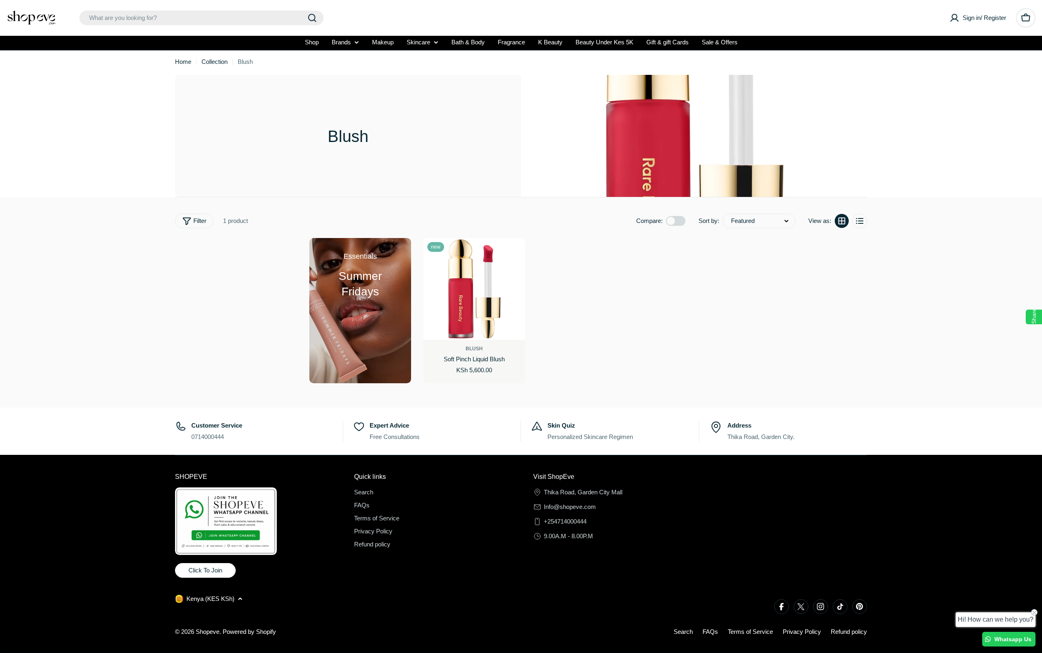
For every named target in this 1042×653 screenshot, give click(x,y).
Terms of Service (750, 631)
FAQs (710, 631)
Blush (474, 349)
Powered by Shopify (249, 631)
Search (683, 631)
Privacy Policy (802, 631)
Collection (214, 61)
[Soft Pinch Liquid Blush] (474, 289)
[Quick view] (515, 253)
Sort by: (708, 220)
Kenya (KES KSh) (210, 598)
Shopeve (207, 631)
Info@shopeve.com (570, 506)
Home (183, 61)
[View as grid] (841, 221)
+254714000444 (565, 521)
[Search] (312, 18)
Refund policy (849, 631)
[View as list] (859, 221)
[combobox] (201, 18)
